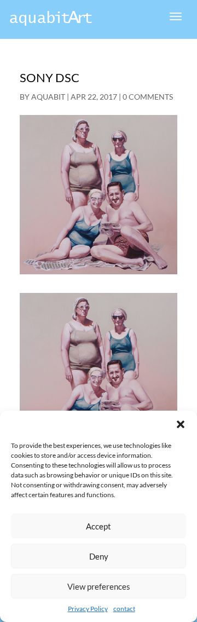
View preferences (98, 586)
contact (124, 608)
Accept (98, 526)
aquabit (48, 96)
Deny (98, 556)
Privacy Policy (88, 608)
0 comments (148, 96)
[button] (180, 424)
